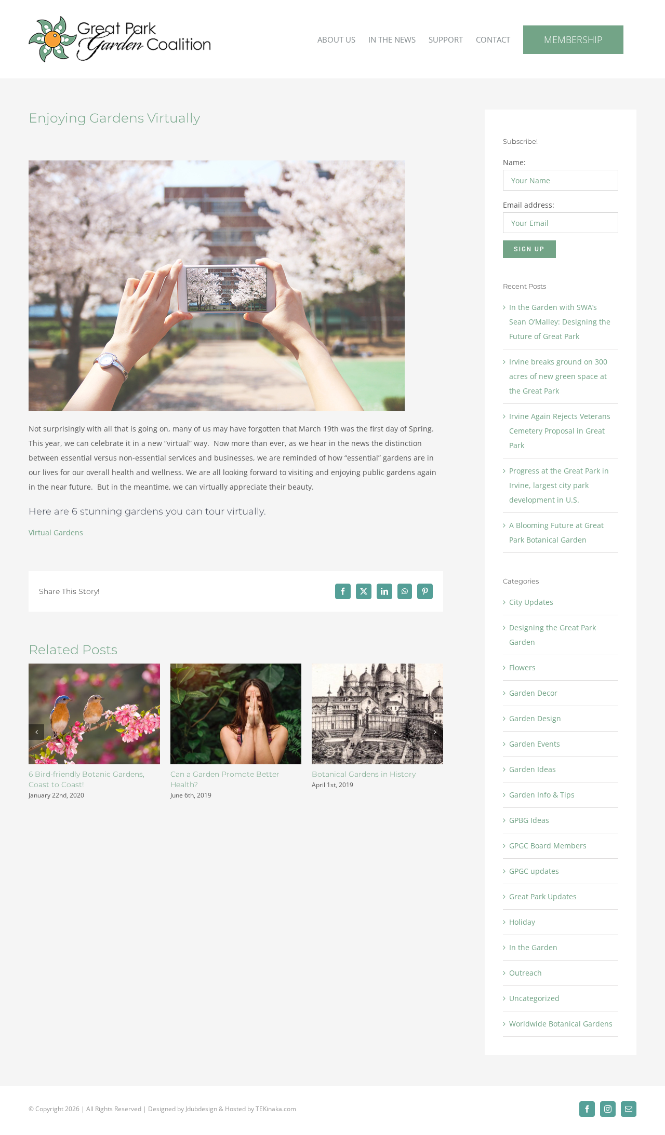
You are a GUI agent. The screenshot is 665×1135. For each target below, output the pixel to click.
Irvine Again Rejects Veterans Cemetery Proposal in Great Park (559, 430)
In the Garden (533, 947)
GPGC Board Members (548, 845)
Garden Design (535, 718)
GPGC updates (534, 871)
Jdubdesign (201, 1108)
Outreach (525, 973)
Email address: (528, 205)
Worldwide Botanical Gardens (561, 1024)
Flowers (522, 667)
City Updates (531, 602)
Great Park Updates (543, 896)
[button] (36, 732)
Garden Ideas (532, 769)
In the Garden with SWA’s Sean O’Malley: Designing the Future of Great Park (559, 321)
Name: (514, 162)
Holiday (522, 922)
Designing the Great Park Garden (552, 635)
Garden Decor (533, 693)
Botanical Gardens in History (364, 774)
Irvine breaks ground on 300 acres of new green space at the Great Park (558, 376)
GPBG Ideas (529, 820)
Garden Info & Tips (542, 795)
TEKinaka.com (276, 1108)
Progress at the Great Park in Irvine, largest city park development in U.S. (559, 485)
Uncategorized (534, 998)
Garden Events (534, 744)
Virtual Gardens (56, 532)
